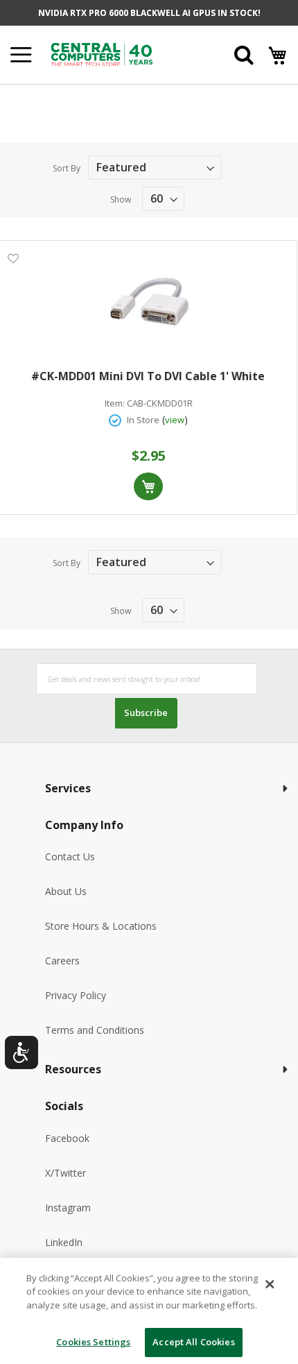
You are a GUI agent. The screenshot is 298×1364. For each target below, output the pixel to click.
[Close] (269, 1284)
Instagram (68, 1207)
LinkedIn (63, 1242)
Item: (115, 403)
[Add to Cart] (148, 486)
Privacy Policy (75, 995)
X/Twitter (65, 1172)
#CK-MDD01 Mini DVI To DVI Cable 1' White (148, 376)
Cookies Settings (93, 1342)
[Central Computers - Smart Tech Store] (120, 54)
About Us (66, 891)
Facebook (67, 1138)
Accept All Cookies (193, 1342)
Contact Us (70, 856)
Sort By (66, 168)
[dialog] (149, 1311)
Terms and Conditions (94, 1030)
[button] (13, 258)
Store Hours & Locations (101, 925)
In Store (143, 420)
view (174, 420)
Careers (62, 960)
